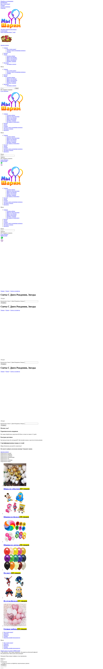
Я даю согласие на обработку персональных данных (15, 663)
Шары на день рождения (13, 116)
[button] (4, 31)
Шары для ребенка (11, 60)
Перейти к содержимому (7, 1)
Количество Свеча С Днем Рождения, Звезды (12, 301)
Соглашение (4, 661)
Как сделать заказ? (5, 4)
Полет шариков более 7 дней (8, 32)
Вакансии (6, 635)
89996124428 (4, 161)
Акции (5, 54)
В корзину (3, 302)
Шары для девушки (12, 57)
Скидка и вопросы (5, 6)
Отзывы (3, 5)
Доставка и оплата (11, 64)
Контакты (6, 62)
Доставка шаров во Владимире (9, 29)
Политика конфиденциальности (12, 637)
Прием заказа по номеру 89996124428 (10, 650)
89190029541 (4, 2)
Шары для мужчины (12, 58)
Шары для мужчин (11, 119)
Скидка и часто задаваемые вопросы (16, 50)
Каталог (6, 53)
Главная (6, 47)
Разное (7, 291)
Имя (2, 658)
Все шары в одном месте (13, 122)
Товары (2, 291)
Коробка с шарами (11, 61)
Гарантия (3, 8)
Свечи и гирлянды (15, 291)
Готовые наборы (11, 56)
